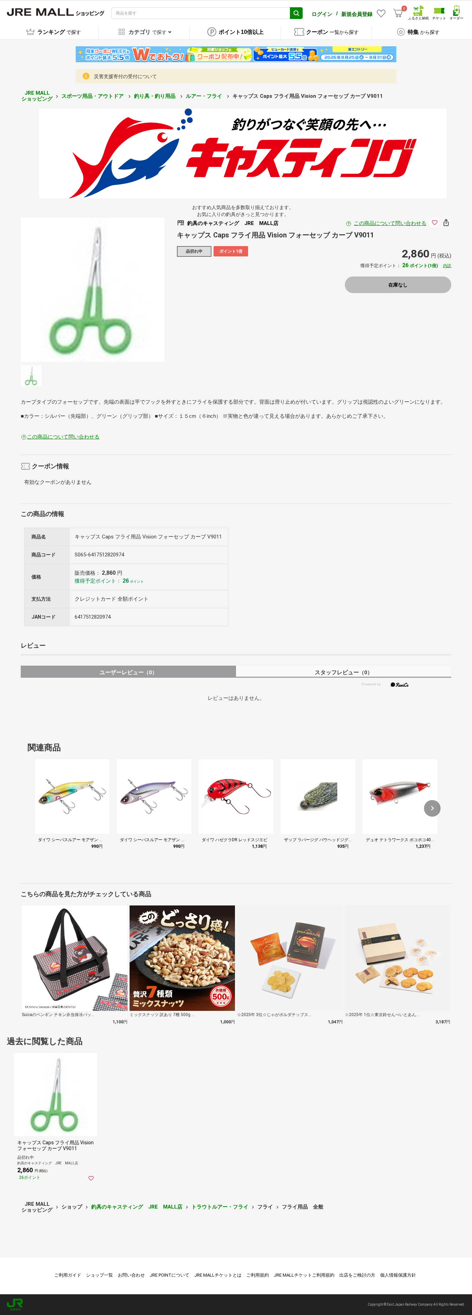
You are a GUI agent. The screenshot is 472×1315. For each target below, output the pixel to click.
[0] (398, 13)
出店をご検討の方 (357, 1275)
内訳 (447, 265)
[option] (93, 290)
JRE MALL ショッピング (37, 96)
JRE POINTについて (169, 1275)
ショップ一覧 (99, 1275)
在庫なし (398, 285)
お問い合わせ (131, 1275)
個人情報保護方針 (398, 1275)
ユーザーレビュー (128, 672)
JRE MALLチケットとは (218, 1275)
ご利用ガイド (67, 1275)
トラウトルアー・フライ (219, 1207)
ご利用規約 (257, 1275)
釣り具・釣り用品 (155, 96)
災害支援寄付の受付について (125, 76)
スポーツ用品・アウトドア (93, 96)
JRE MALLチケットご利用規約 (304, 1275)
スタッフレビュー (343, 672)
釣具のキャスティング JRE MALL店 (136, 1207)
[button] (432, 808)
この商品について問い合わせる (390, 223)
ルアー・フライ (205, 96)
